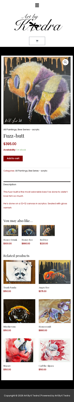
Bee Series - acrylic (28, 129)
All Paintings (10, 129)
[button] (37, 5)
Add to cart (13, 158)
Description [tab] (9, 184)
